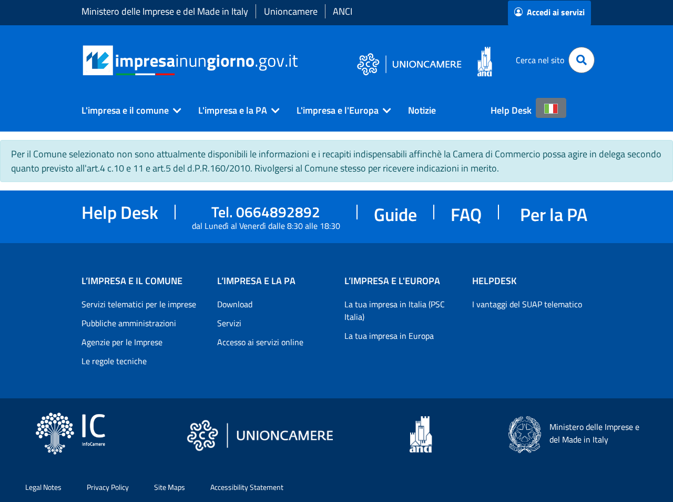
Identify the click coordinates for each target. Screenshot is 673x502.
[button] (127, 110)
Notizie (422, 110)
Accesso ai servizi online (260, 342)
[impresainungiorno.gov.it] (301, 60)
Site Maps (169, 487)
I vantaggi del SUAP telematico (527, 304)
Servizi (229, 323)
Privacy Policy (108, 487)
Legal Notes (43, 487)
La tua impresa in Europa (389, 335)
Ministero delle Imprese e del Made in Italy (164, 11)
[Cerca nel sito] (581, 60)
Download (234, 304)
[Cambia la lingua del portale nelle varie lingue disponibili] (551, 108)
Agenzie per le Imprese (121, 342)
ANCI (342, 11)
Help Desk (511, 110)
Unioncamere (291, 11)
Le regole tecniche (114, 361)
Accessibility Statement (246, 487)
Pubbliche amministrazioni (128, 323)
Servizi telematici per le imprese (138, 304)
